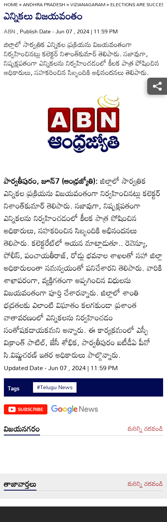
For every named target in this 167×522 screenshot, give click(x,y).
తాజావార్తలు (20, 483)
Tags (13, 388)
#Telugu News (55, 387)
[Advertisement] (83, 456)
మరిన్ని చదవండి (145, 428)
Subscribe (30, 409)
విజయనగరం (22, 428)
